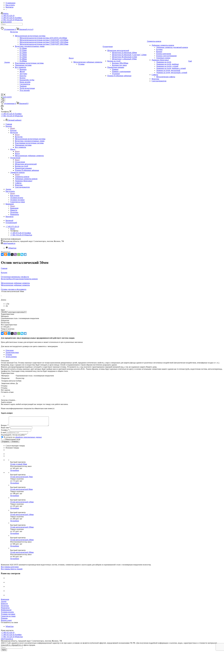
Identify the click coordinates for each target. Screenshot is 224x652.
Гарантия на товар (8, 616)
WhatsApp (12, 248)
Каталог (13, 130)
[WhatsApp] (18, 254)
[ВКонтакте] (2, 254)
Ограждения (20, 162)
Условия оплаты (7, 612)
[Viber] (15, 254)
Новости (4, 604)
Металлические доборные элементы (15, 285)
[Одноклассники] (5, 254)
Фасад (17, 153)
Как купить (14, 195)
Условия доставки (8, 614)
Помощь (4, 618)
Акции (3, 601)
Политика (5, 606)
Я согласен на (23, 437)
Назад (12, 128)
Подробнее (14, 470)
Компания (14, 208)
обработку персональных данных (28, 437)
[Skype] (22, 254)
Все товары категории (10, 567)
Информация (6, 610)
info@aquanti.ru (9, 243)
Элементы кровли (22, 177)
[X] (12, 254)
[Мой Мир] (8, 254)
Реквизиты (5, 608)
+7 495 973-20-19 (7, 16)
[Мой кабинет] (2, 106)
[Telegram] (25, 254)
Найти (4, 650)
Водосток (19, 137)
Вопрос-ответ (6, 620)
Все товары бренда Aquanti (11, 569)
